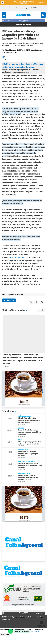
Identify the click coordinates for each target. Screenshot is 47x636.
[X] (5, 57)
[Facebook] (3, 57)
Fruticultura (24, 24)
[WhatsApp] (10, 631)
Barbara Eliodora (17, 257)
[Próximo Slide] (43, 310)
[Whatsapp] (2, 57)
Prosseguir (5, 634)
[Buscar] (43, 15)
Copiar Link (9, 300)
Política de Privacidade (31, 632)
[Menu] (4, 15)
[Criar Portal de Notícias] (41, 624)
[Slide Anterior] (39, 310)
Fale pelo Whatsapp (22, 631)
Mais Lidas (9, 411)
